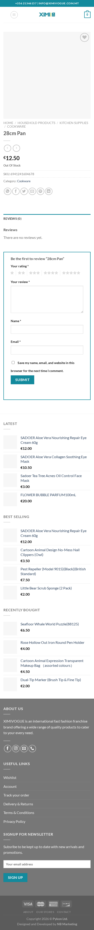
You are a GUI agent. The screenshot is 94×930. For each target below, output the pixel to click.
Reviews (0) (12, 218)
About (28, 912)
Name (16, 321)
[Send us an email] (24, 748)
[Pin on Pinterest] (40, 191)
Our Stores (45, 912)
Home (8, 123)
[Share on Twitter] (24, 191)
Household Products (36, 123)
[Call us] (32, 748)
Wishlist (9, 777)
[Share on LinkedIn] (48, 191)
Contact (64, 912)
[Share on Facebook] (16, 191)
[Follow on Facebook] (7, 748)
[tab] (47, 218)
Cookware (16, 126)
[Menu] (14, 14)
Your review (20, 282)
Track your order (16, 795)
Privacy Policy (14, 821)
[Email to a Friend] (32, 191)
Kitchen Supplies (74, 123)
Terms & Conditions (18, 812)
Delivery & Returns (18, 804)
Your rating (20, 266)
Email (16, 342)
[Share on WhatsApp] (7, 191)
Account (10, 786)
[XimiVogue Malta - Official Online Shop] (47, 15)
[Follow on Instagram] (16, 748)
